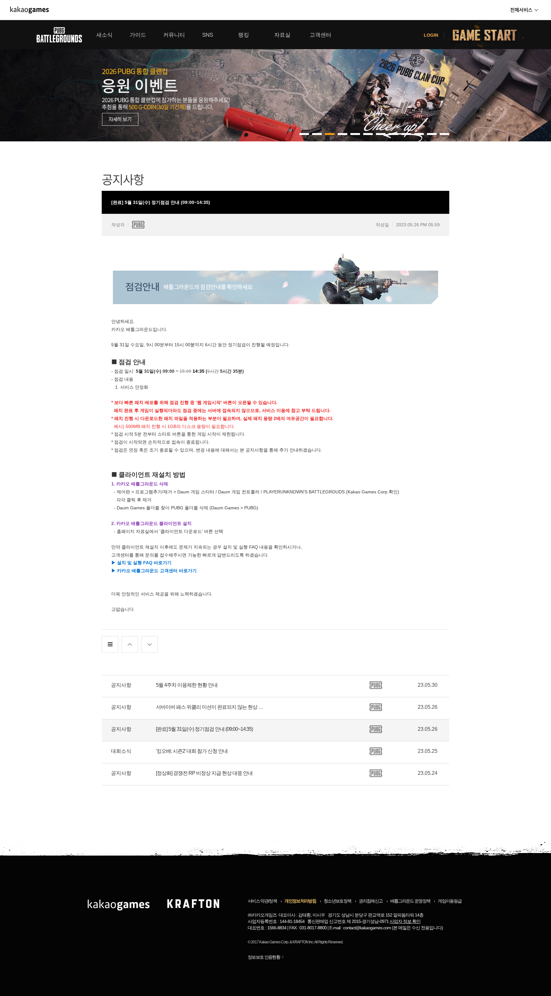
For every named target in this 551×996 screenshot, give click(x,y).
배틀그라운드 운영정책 (410, 900)
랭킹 (243, 35)
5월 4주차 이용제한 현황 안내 (186, 685)
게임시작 (488, 34)
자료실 (282, 35)
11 (444, 134)
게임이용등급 (449, 900)
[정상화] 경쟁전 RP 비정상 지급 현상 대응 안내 (204, 773)
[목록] (110, 644)
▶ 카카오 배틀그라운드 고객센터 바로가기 (154, 570)
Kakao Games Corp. (274, 942)
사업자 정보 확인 (405, 921)
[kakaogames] (29, 10)
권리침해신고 (370, 900)
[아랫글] (149, 644)
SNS (207, 35)
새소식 (104, 35)
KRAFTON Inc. (303, 942)
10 (432, 134)
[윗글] (129, 644)
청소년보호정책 (337, 900)
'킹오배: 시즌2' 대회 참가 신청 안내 (192, 751)
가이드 (138, 35)
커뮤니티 (174, 35)
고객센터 (320, 35)
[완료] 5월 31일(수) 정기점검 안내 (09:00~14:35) (204, 729)
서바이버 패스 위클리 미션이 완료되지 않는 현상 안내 (212, 707)
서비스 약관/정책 (262, 900)
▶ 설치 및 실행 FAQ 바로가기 (141, 562)
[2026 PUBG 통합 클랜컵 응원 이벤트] (275, 80)
